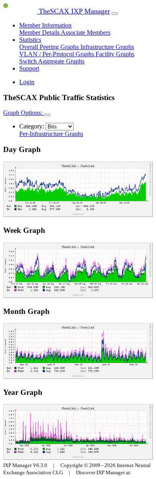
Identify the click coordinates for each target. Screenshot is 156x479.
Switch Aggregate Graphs (51, 61)
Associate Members (85, 32)
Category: (31, 126)
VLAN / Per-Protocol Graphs (57, 54)
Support (29, 68)
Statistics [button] (30, 39)
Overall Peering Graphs (49, 46)
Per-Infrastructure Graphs (51, 133)
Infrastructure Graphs (107, 46)
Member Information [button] (45, 25)
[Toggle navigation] (115, 13)
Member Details (40, 32)
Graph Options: (23, 112)
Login (26, 82)
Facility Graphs (115, 54)
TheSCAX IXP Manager (73, 11)
